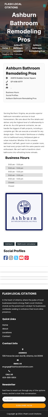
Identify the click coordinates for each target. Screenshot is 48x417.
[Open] (44, 5)
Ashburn (18, 45)
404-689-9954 (9, 377)
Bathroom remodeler (26, 244)
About (5, 328)
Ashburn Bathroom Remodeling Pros (21, 98)
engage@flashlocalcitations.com (17, 366)
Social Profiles (12, 95)
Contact (6, 336)
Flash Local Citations (19, 294)
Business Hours (12, 92)
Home (5, 48)
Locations (7, 332)
